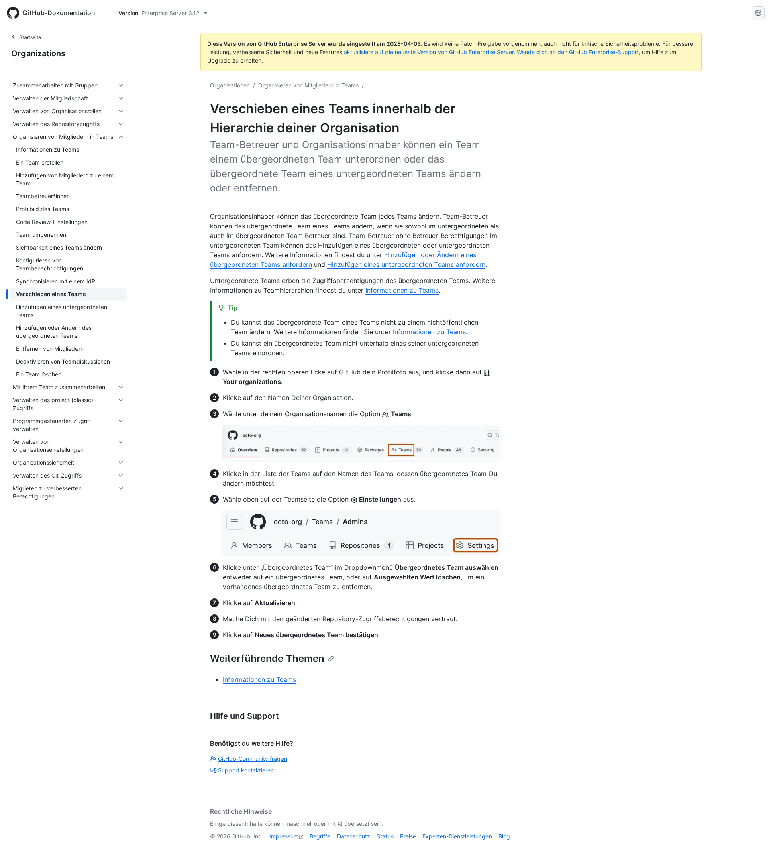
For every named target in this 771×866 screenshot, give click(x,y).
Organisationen (230, 85)
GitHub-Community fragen (252, 758)
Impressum (283, 836)
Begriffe (320, 836)
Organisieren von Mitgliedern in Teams (308, 85)
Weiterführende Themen (267, 658)
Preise (408, 836)
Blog (504, 836)
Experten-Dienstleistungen (457, 836)
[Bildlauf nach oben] (753, 848)
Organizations (38, 53)
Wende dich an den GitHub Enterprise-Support (578, 52)
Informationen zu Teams (402, 290)
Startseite (30, 37)
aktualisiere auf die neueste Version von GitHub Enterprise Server (429, 52)
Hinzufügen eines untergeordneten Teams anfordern (406, 264)
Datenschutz (353, 836)
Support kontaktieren (246, 770)
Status (385, 836)
